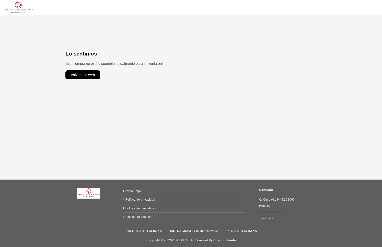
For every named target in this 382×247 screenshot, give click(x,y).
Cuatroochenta (224, 240)
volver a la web (83, 75)
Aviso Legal (133, 191)
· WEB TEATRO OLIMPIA (143, 231)
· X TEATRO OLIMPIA (241, 231)
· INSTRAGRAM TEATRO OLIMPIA (193, 231)
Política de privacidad (140, 199)
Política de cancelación (141, 208)
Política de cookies (138, 216)
